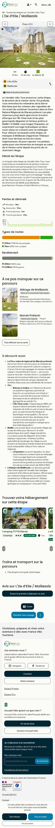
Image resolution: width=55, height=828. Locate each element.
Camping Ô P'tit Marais (15, 531)
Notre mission (28, 681)
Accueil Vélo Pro (9, 794)
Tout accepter (40, 817)
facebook (40, 666)
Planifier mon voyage (23, 615)
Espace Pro (9, 694)
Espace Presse (11, 688)
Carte (29, 606)
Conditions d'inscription (16, 770)
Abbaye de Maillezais (34, 289)
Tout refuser (14, 817)
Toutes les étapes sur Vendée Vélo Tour (25, 12)
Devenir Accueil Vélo (27, 730)
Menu (44, 4)
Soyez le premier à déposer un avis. (27, 593)
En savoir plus (27, 723)
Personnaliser (27, 823)
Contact (27, 673)
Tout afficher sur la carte (16, 342)
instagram (17, 666)
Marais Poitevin (30, 315)
